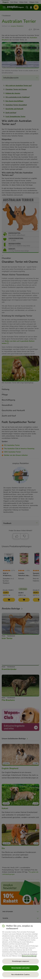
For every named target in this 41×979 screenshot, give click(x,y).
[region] (20, 951)
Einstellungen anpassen (20, 961)
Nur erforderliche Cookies (20, 974)
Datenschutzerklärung (29, 956)
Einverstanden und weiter (20, 968)
